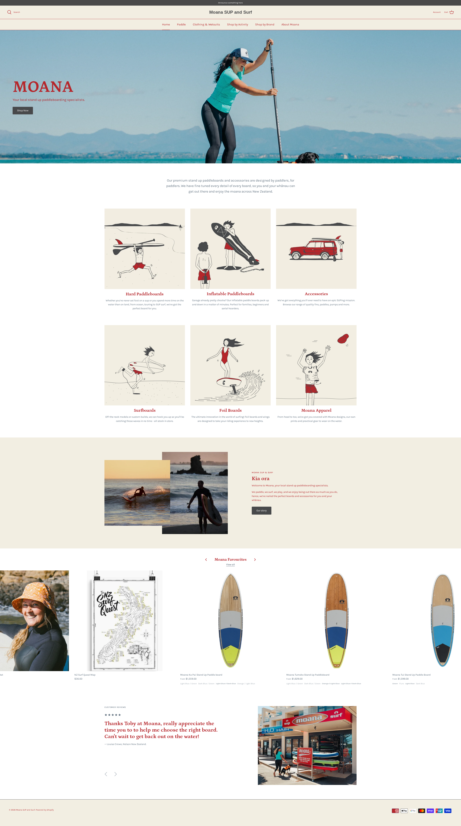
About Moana (290, 24)
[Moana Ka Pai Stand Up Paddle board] (230, 620)
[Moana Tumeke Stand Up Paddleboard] (336, 620)
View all (230, 564)
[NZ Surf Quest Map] (124, 620)
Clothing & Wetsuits (206, 24)
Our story (261, 510)
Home (166, 24)
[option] (230, 745)
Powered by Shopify (45, 810)
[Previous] (106, 774)
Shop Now (22, 110)
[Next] (116, 774)
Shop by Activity (237, 24)
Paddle (181, 24)
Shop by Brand (264, 24)
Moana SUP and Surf (25, 810)
